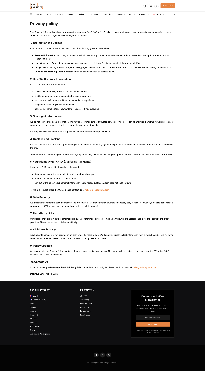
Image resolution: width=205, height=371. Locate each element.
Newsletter (168, 6)
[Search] (174, 14)
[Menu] (31, 14)
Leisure (82, 14)
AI (48, 14)
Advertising (84, 300)
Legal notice (85, 315)
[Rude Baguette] (36, 6)
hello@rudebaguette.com (97, 190)
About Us (83, 296)
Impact (120, 14)
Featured (40, 14)
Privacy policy (85, 311)
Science (94, 14)
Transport (143, 14)
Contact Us (84, 307)
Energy (58, 14)
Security (107, 14)
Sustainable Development (40, 334)
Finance (70, 14)
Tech (131, 14)
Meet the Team (86, 303)
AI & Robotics (35, 326)
